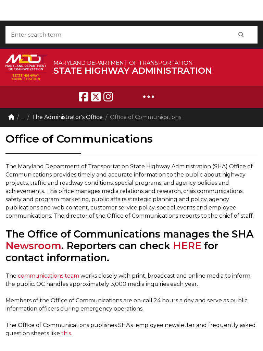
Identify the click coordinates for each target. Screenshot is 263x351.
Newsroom (33, 246)
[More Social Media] (148, 96)
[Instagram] (108, 96)
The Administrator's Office (67, 117)
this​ (66, 333)
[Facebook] (83, 96)
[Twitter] (96, 96)
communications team (49, 276)
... (23, 117)
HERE (187, 246)
